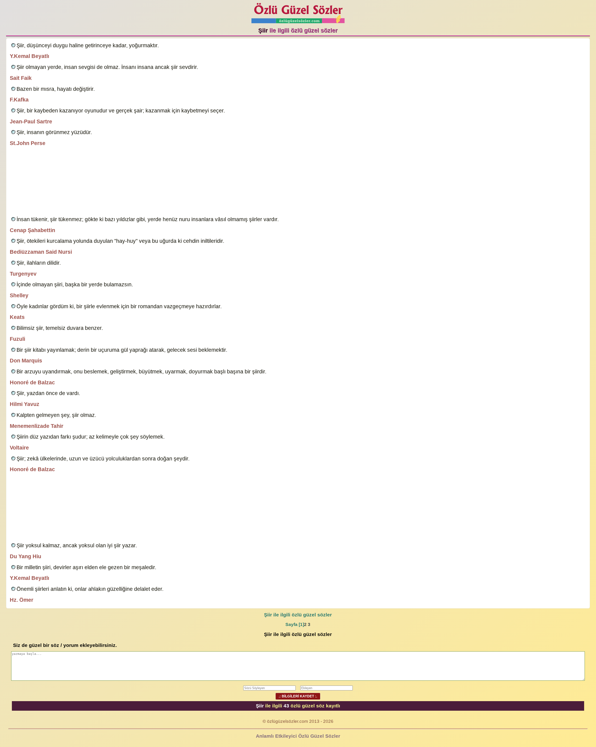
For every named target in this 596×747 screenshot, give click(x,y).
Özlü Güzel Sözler (298, 12)
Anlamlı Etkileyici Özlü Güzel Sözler (298, 736)
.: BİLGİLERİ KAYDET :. (298, 696)
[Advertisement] (298, 182)
